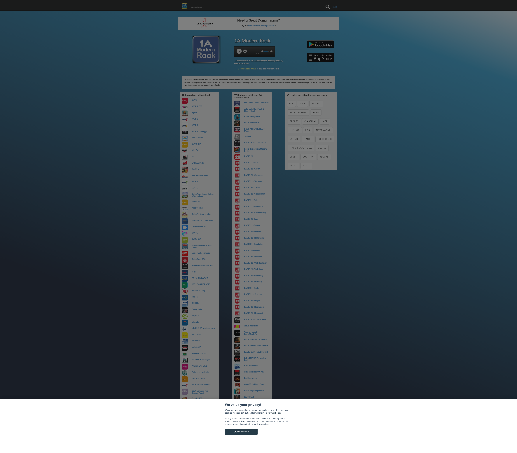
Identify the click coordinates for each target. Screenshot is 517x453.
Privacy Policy (274, 413)
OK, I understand (241, 432)
